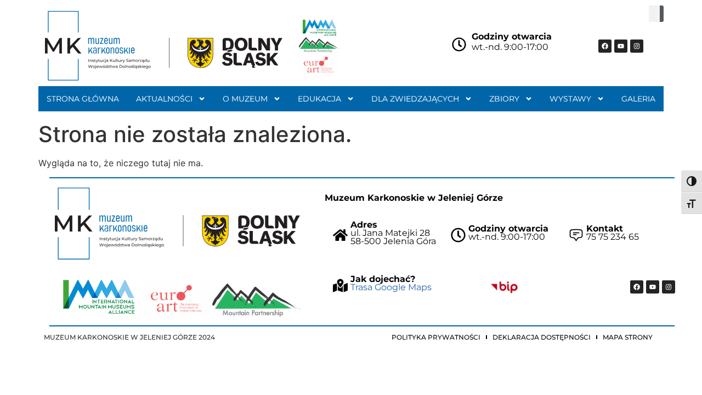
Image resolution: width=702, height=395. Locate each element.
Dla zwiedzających (415, 99)
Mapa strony (628, 337)
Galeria (638, 99)
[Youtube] (620, 46)
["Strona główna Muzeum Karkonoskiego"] (177, 224)
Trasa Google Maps (391, 287)
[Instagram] (636, 46)
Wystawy (570, 99)
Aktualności (164, 99)
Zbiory (504, 99)
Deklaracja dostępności (541, 337)
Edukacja (319, 99)
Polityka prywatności (436, 337)
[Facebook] (605, 46)
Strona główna (83, 99)
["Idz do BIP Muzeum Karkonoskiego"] (504, 287)
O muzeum (245, 99)
